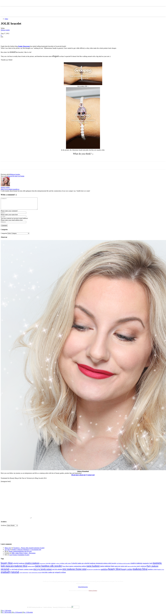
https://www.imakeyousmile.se (10, 189)
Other (6, 19)
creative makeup (32, 563)
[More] (38, 40)
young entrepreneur (23, 572)
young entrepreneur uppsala (35, 572)
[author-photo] (5, 186)
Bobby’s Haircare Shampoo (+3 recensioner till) (26, 549)
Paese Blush (65, 566)
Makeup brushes (15, 174)
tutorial (15, 571)
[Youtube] (49, 595)
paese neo (117, 566)
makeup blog (20, 565)
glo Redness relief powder (123, 563)
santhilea (104, 569)
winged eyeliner (60, 572)
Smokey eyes (160, 569)
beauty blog (7, 563)
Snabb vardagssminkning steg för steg (20, 551)
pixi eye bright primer (42, 569)
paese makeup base (107, 566)
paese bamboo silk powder (48, 565)
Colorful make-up (77, 563)
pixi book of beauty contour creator (22, 569)
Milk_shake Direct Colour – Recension (23, 553)
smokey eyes (152, 569)
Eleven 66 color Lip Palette (16, 176)
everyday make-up (48, 572)
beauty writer (126, 569)
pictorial (5, 569)
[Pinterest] (18, 40)
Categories (4, 233)
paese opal (124, 566)
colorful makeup (18, 563)
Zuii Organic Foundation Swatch (19, 555)
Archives (3, 525)
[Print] (31, 40)
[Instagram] (34, 595)
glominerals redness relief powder (106, 563)
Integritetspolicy (83, 587)
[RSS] (44, 595)
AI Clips (7, 549)
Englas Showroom (24, 46)
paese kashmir (93, 566)
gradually (6, 571)
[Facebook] (4, 40)
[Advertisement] (23, 158)
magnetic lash (147, 563)
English (9, 610)
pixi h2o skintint (57, 569)
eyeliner (57, 563)
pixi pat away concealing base (93, 569)
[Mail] (39, 595)
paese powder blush (132, 566)
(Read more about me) (78, 475)
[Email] (25, 40)
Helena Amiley (5, 30)
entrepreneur (42, 563)
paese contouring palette (77, 566)
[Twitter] (11, 40)
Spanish (19, 612)
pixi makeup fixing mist (74, 569)
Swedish (9, 612)
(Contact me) (90, 475)
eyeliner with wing (65, 563)
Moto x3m (8, 548)
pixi (10, 569)
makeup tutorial (31, 566)
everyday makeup (50, 563)
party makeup (141, 566)
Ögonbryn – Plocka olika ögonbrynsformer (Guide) (28, 548)
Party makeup (152, 566)
